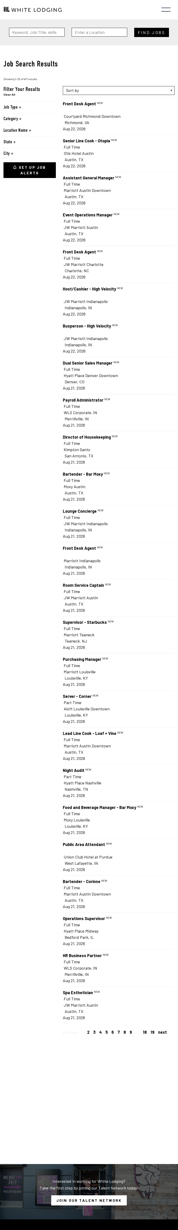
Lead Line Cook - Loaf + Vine (89, 733)
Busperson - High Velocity (87, 325)
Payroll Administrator (83, 400)
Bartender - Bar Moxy (83, 474)
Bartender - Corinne (81, 881)
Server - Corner (77, 696)
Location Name (16, 130)
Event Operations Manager (88, 214)
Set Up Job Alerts (31, 170)
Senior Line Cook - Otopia (86, 140)
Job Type (11, 107)
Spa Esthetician (78, 992)
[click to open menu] (166, 9)
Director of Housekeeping (87, 437)
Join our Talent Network (89, 1200)
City (7, 153)
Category (11, 119)
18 (145, 1032)
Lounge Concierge (80, 511)
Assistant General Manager (88, 177)
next (162, 1032)
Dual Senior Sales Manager (87, 362)
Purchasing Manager (82, 659)
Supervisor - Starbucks (85, 622)
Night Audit (73, 770)
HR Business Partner (82, 955)
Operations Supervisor (84, 918)
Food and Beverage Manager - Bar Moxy (99, 807)
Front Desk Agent (79, 103)
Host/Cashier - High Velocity (89, 288)
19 (152, 1032)
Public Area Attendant (84, 844)
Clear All (9, 94)
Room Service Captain (83, 585)
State (8, 142)
